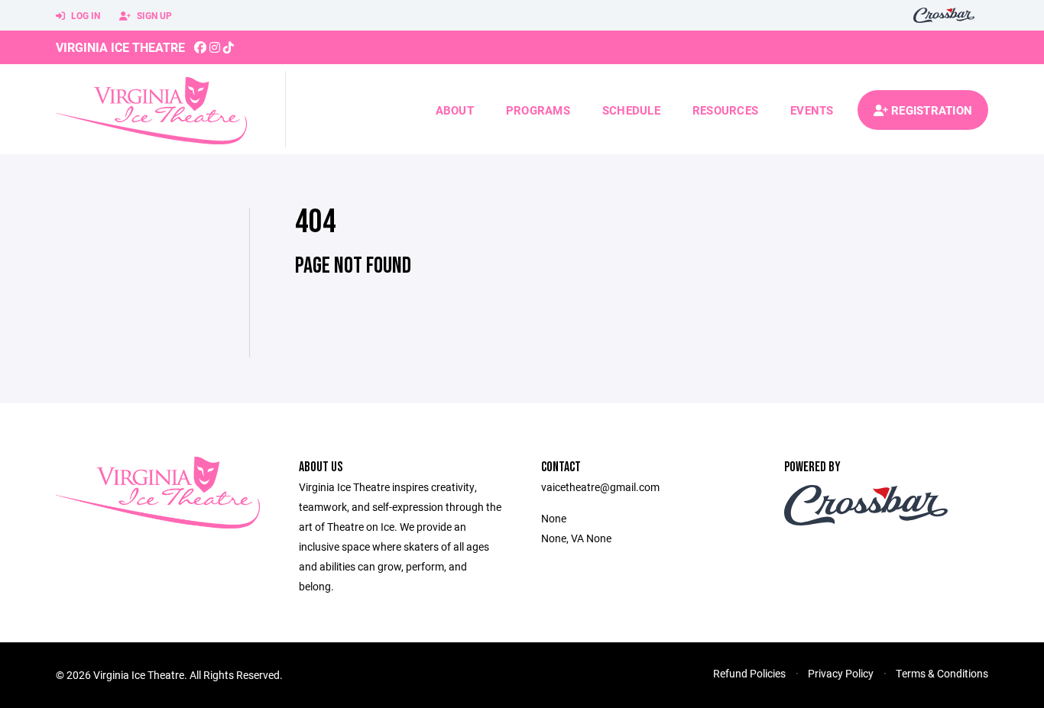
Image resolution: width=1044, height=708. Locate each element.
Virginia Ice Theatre (120, 47)
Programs (538, 110)
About (455, 110)
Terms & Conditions (942, 673)
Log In (84, 15)
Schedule (631, 110)
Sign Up (153, 15)
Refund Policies (749, 673)
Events (812, 110)
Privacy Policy (841, 673)
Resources (725, 110)
